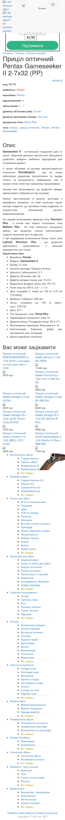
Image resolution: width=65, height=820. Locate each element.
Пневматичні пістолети (34, 723)
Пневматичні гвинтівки (34, 726)
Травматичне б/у (30, 487)
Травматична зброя (32, 465)
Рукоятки (26, 516)
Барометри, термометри (35, 792)
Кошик (42, 8)
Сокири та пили (30, 690)
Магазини (26, 520)
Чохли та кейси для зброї (36, 563)
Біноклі (25, 646)
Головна (7, 53)
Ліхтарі (25, 596)
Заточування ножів (32, 683)
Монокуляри (28, 650)
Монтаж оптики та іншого (35, 523)
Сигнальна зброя (31, 755)
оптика (14, 127)
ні (23, 100)
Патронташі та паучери (34, 574)
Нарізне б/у (27, 483)
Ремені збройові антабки (35, 530)
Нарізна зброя (29, 462)
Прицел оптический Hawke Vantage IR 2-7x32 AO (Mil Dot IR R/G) (47, 417)
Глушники (26, 505)
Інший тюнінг (28, 549)
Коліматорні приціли (33, 625)
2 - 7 (21, 106)
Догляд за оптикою (32, 632)
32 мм (37, 111)
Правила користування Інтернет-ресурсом (32, 813)
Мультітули (27, 675)
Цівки (24, 509)
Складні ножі (28, 668)
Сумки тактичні (29, 610)
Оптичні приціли (36, 53)
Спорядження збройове (35, 581)
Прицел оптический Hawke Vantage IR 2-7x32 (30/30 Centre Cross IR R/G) (15, 417)
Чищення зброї (30, 560)
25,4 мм (42, 116)
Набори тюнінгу (30, 538)
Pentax (21, 95)
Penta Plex (30, 122)
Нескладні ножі (29, 672)
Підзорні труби (29, 639)
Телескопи (27, 654)
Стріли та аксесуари (33, 777)
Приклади (26, 527)
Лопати (25, 686)
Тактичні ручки (29, 599)
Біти (23, 603)
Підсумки (26, 614)
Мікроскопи (27, 657)
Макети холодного (31, 708)
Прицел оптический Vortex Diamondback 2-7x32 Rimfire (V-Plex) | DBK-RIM (48, 438)
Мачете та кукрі (30, 679)
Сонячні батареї (30, 803)
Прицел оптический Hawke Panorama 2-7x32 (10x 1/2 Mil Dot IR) (47, 377)
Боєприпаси (28, 744)
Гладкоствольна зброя (34, 458)
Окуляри (26, 636)
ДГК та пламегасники (33, 502)
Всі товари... (28, 473)
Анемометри (28, 795)
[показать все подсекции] (52, 631)
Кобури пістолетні (31, 567)
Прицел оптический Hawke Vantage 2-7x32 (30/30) (16, 396)
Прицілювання (29, 534)
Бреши (25, 545)
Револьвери (28, 741)
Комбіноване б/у (30, 491)
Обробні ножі (28, 693)
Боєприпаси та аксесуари (36, 730)
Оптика (19, 53)
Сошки (25, 541)
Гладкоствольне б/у (32, 480)
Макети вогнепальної (33, 704)
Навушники (27, 578)
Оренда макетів (30, 712)
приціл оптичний (29, 127)
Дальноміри (28, 643)
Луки (23, 774)
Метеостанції (28, 799)
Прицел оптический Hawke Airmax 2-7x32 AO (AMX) (47, 357)
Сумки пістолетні (31, 570)
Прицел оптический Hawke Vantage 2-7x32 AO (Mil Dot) (48, 396)
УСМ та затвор (29, 512)
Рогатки (25, 781)
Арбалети (26, 770)
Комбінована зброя (32, 469)
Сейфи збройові (30, 585)
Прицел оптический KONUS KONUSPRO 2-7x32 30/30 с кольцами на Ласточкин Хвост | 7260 (16, 361)
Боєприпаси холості (32, 759)
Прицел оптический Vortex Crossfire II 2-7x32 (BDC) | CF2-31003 (14, 438)
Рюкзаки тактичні (31, 607)
